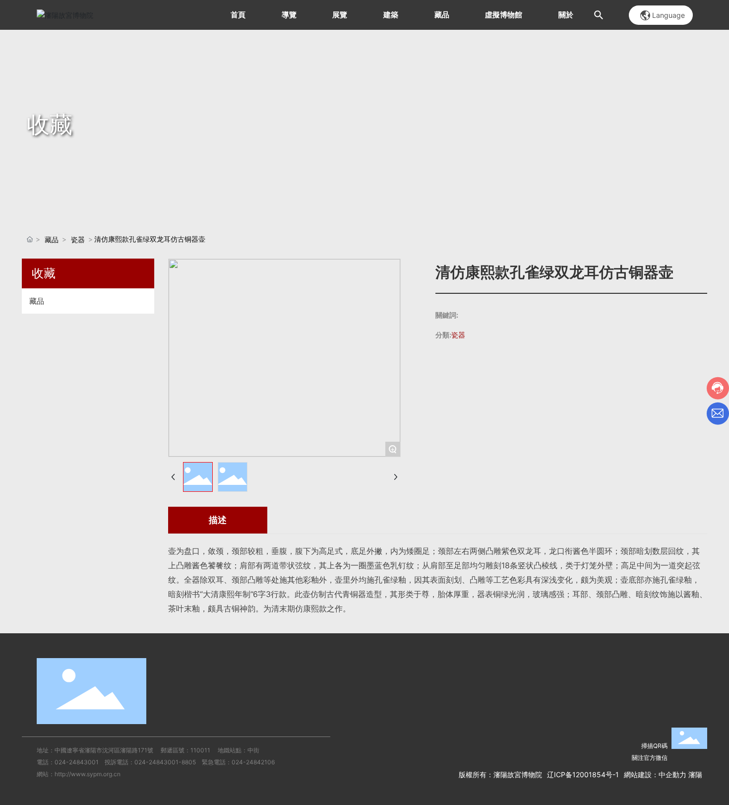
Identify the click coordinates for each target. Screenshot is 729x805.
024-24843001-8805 (165, 762)
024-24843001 (77, 762)
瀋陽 (695, 774)
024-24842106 (253, 762)
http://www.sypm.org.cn (88, 774)
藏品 (52, 239)
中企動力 (672, 774)
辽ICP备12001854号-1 (583, 774)
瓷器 (78, 239)
